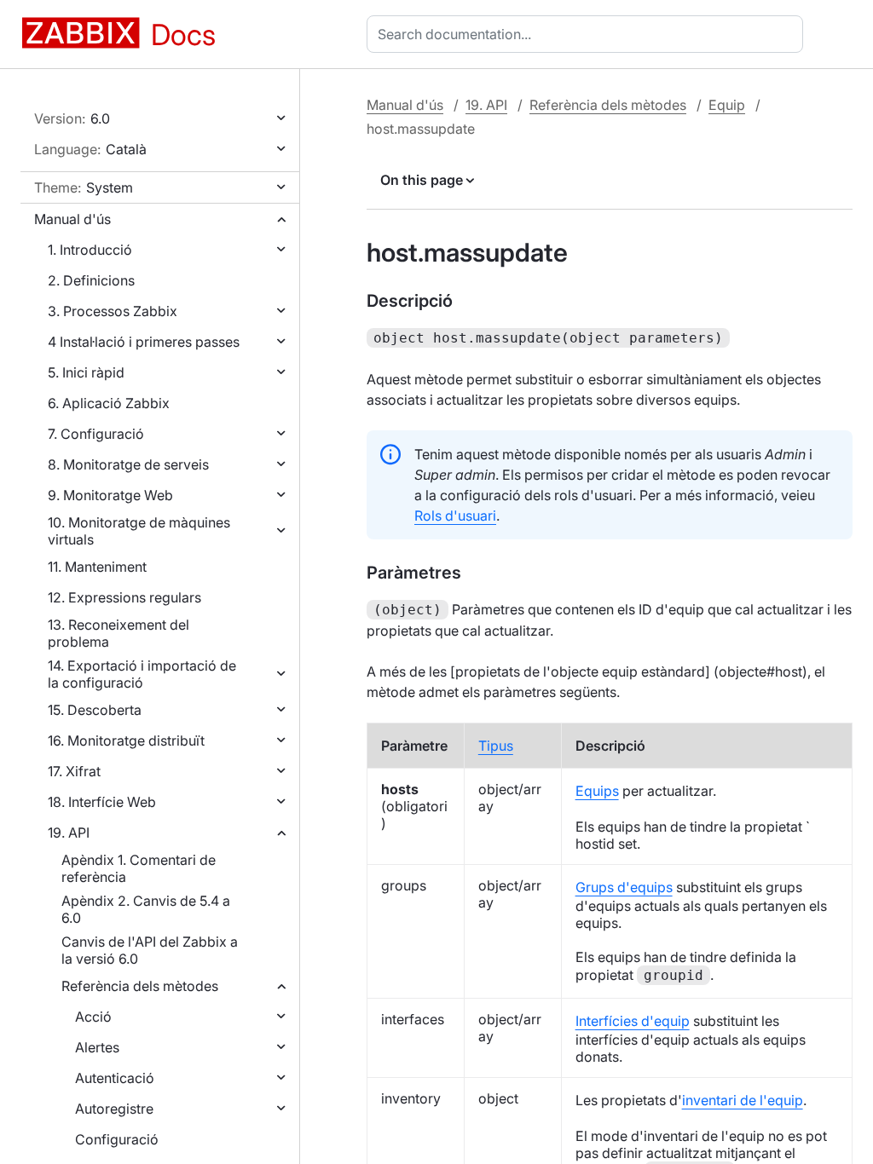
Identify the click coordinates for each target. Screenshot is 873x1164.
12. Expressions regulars (124, 597)
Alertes (97, 1047)
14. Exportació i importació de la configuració (142, 674)
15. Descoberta (95, 709)
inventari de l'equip (742, 1100)
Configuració (117, 1139)
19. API (69, 832)
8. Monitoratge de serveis (128, 464)
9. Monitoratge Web (110, 495)
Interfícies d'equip (632, 1020)
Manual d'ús (72, 219)
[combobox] (588, 34)
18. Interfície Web (102, 801)
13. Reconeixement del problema (118, 633)
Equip (726, 104)
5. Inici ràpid (86, 372)
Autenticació (114, 1077)
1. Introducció (90, 249)
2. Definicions (91, 280)
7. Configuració (96, 433)
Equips (597, 790)
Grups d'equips (624, 887)
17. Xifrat (74, 771)
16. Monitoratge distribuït (126, 740)
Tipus (495, 745)
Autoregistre (114, 1108)
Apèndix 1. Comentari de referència (138, 868)
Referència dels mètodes (139, 985)
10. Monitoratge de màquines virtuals (139, 531)
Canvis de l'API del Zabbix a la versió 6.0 (149, 950)
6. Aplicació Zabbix (109, 403)
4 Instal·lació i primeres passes (144, 341)
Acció (93, 1016)
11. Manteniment (97, 566)
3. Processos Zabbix (112, 311)
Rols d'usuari (455, 515)
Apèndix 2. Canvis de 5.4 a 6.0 (145, 909)
